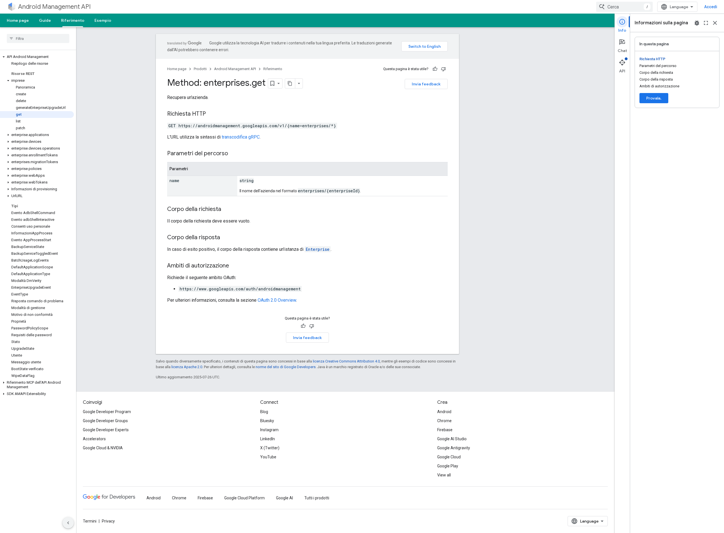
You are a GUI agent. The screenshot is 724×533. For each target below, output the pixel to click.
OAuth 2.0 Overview (277, 300)
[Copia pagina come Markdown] (290, 83)
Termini (89, 521)
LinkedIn (267, 439)
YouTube (268, 457)
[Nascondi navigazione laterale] (68, 522)
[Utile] (435, 69)
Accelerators (94, 439)
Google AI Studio (452, 439)
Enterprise (317, 249)
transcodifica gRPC (241, 137)
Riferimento (72, 20)
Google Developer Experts (106, 430)
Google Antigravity (453, 448)
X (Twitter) (269, 448)
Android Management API (54, 6)
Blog (264, 411)
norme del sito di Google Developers (286, 367)
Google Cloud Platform (244, 498)
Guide (45, 20)
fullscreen (706, 23)
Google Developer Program (107, 411)
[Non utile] (443, 69)
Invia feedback (426, 84)
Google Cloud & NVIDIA (103, 448)
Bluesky (267, 420)
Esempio (102, 20)
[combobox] (624, 7)
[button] (37, 56)
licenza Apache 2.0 (186, 367)
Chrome (444, 420)
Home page (18, 20)
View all (444, 475)
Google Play (447, 466)
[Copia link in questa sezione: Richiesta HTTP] (211, 114)
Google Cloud (449, 457)
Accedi (710, 7)
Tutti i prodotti (316, 498)
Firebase (445, 430)
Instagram (269, 430)
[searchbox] (38, 38)
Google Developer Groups (105, 420)
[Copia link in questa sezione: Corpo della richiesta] (226, 209)
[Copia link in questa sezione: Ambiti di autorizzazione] (234, 266)
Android (444, 411)
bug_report (696, 23)
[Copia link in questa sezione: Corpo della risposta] (225, 237)
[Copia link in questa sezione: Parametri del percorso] (233, 153)
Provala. (653, 98)
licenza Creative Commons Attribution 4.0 (346, 361)
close (715, 23)
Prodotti (200, 69)
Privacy (108, 521)
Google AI (284, 498)
